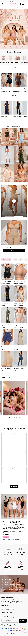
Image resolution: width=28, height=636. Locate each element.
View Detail (7, 213)
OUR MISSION (6, 537)
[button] (2, 4)
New (10, 7)
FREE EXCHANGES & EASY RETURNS (11, 539)
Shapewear (16, 7)
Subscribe (22, 620)
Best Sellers (4, 7)
